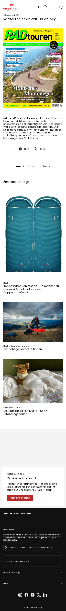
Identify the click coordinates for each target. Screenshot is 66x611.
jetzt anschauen (20, 497)
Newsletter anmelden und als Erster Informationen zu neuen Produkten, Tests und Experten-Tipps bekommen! (32, 537)
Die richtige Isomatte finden (22, 349)
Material (26, 346)
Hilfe (5, 583)
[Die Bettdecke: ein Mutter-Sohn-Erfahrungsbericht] (33, 381)
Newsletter (8, 529)
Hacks (6, 283)
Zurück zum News (36, 166)
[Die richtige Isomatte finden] (33, 322)
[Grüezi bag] (10, 7)
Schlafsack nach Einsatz (16, 561)
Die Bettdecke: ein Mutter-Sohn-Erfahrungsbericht (26, 412)
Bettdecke (8, 407)
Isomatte (15, 346)
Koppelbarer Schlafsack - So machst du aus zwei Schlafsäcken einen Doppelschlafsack (31, 289)
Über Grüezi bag (11, 572)
